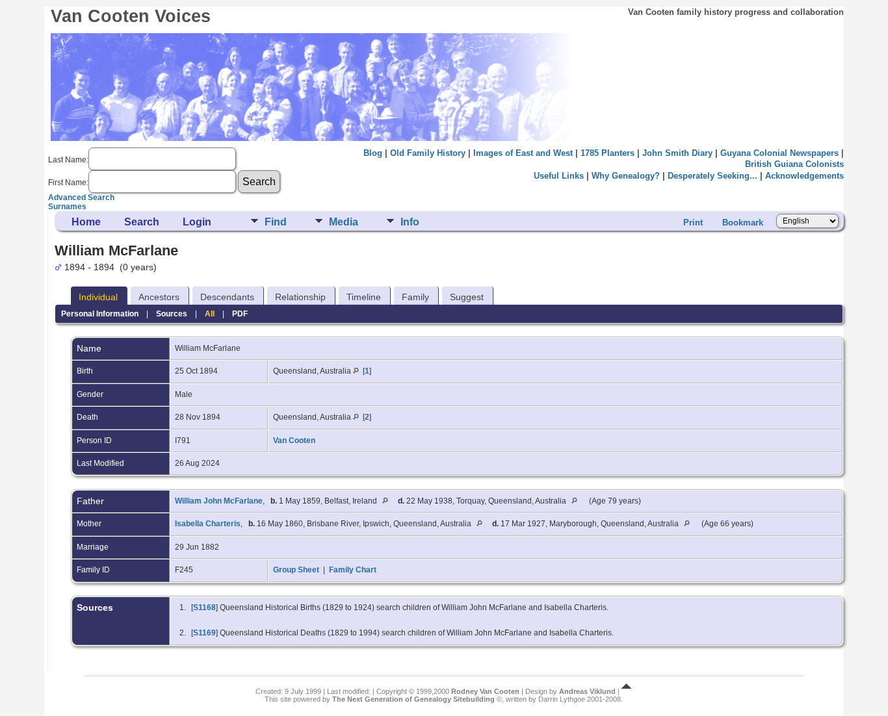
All (210, 313)
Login (197, 221)
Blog (372, 153)
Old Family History (427, 153)
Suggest (467, 297)
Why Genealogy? (626, 176)
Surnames (67, 206)
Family (415, 297)
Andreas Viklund (587, 691)
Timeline (363, 297)
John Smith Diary (677, 153)
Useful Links (559, 176)
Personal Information (99, 313)
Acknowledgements (804, 176)
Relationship (300, 297)
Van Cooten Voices (131, 16)
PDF (240, 313)
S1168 (204, 607)
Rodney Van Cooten (485, 691)
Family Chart (352, 569)
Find (276, 221)
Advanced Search (81, 197)
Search (141, 221)
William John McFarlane (219, 500)
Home (86, 221)
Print (693, 222)
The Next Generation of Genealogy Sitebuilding (413, 699)
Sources (171, 313)
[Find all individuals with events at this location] (356, 371)
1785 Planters (607, 153)
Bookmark (742, 222)
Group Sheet (296, 569)
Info (409, 221)
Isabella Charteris (208, 523)
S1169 (204, 632)
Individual (98, 297)
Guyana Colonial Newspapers (779, 153)
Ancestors (158, 297)
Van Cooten (294, 440)
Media (343, 221)
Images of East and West (523, 153)
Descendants (227, 297)
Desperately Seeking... (712, 176)
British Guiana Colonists (794, 164)
